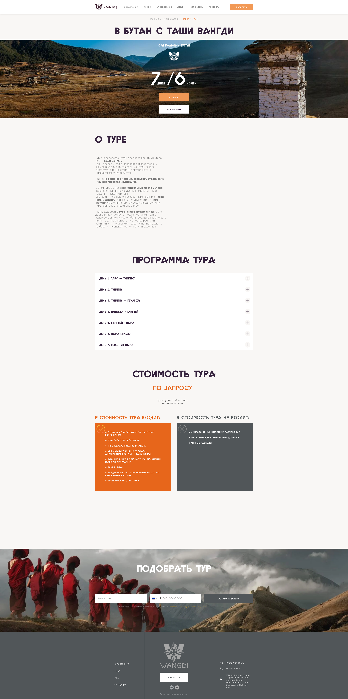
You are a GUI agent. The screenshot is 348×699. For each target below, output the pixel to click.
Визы (180, 7)
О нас (147, 7)
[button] (174, 109)
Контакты (214, 7)
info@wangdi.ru (235, 663)
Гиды (116, 677)
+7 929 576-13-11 (233, 668)
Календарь (196, 7)
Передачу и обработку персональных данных (187, 607)
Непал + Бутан (190, 19)
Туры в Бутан (170, 19)
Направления (130, 7)
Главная (154, 19)
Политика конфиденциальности (173, 694)
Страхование (164, 7)
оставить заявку (228, 598)
